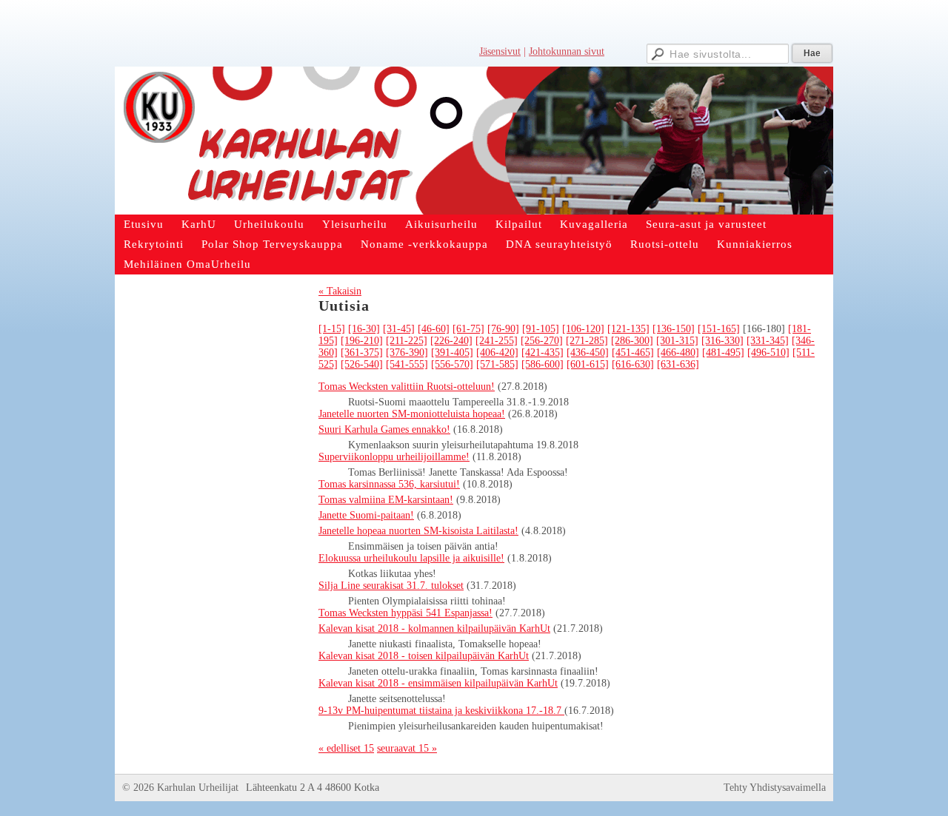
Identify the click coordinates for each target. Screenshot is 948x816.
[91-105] (540, 328)
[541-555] (407, 364)
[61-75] (468, 328)
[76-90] (503, 328)
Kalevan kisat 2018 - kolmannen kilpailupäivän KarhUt (434, 628)
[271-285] (587, 340)
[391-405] (452, 352)
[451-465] (633, 352)
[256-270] (542, 340)
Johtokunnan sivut (566, 51)
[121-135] (628, 328)
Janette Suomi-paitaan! (366, 515)
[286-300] (632, 340)
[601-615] (588, 364)
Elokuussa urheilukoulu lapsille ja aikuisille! (411, 558)
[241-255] (496, 340)
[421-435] (542, 352)
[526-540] (362, 364)
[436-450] (588, 352)
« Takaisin (339, 291)
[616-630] (633, 364)
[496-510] (768, 352)
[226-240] (451, 340)
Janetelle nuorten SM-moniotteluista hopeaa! (411, 413)
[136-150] (673, 328)
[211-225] (406, 340)
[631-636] (678, 364)
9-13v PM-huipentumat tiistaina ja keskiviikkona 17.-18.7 (441, 710)
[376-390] (407, 352)
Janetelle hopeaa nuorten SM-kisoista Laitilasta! (418, 530)
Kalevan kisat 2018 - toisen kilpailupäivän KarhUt (423, 655)
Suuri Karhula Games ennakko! (384, 429)
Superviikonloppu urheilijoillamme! (394, 456)
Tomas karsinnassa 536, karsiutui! (389, 484)
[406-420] (497, 352)
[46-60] (434, 328)
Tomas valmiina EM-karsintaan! (385, 499)
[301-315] (677, 340)
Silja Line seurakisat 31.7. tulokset (391, 585)
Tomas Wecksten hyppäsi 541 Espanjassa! (405, 612)
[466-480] (678, 352)
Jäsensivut (500, 51)
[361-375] (362, 352)
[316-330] (722, 340)
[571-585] (497, 364)
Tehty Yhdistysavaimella (775, 787)
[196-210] (362, 340)
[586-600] (542, 364)
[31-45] (399, 328)
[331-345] (768, 340)
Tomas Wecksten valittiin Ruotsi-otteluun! (406, 386)
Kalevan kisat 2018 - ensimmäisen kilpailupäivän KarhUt (438, 683)
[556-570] (452, 364)
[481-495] (723, 352)
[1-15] (331, 328)
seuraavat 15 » (407, 748)
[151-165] (719, 328)
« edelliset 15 (346, 748)
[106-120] (583, 328)
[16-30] (364, 328)
